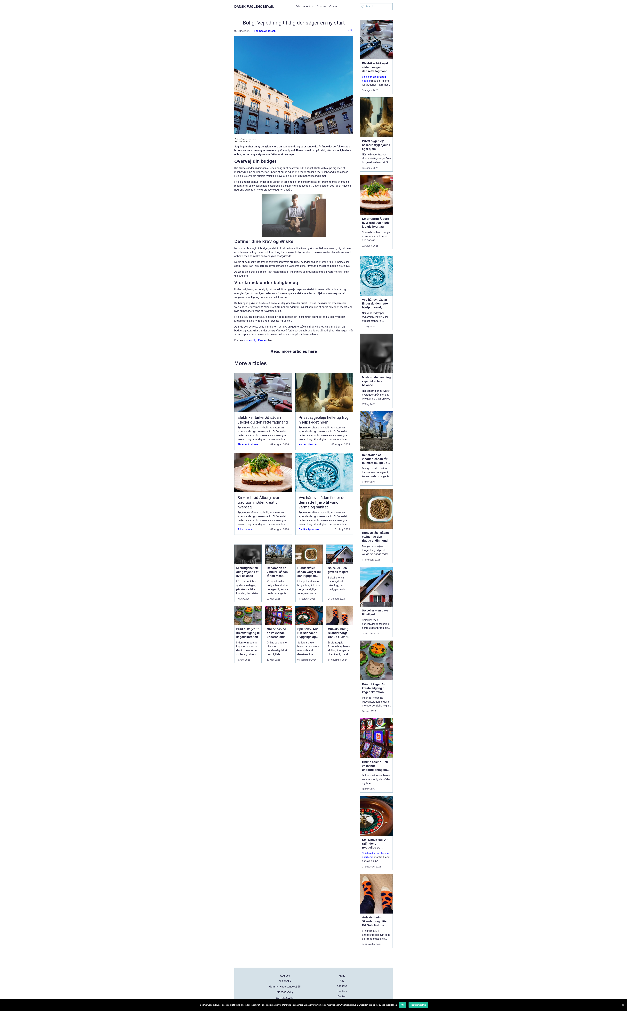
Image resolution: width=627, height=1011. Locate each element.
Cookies (321, 6)
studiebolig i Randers (255, 340)
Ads (298, 6)
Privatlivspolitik (418, 1005)
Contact (333, 6)
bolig (350, 30)
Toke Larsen (245, 529)
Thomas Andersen (265, 30)
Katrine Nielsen (308, 444)
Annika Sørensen (309, 529)
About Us (308, 6)
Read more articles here (294, 351)
